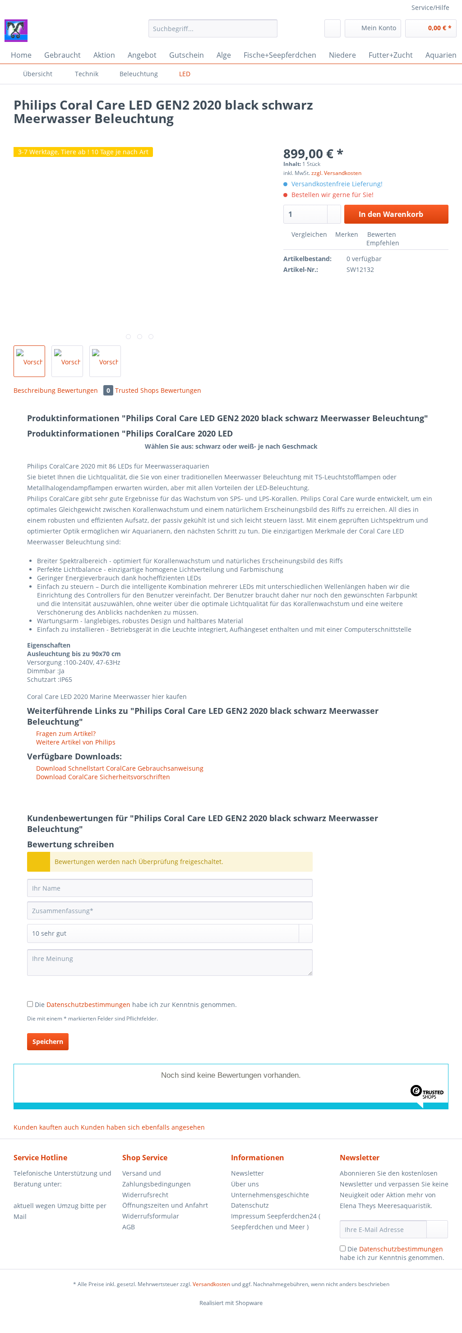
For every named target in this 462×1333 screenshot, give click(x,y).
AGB (128, 1227)
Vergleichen (308, 234)
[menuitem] (213, 32)
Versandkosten (211, 1284)
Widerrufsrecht (145, 1195)
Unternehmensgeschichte (270, 1195)
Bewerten (380, 234)
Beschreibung (34, 390)
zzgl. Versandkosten (336, 173)
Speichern (47, 1041)
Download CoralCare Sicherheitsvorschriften (102, 776)
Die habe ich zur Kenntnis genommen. (136, 1004)
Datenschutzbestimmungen (88, 1004)
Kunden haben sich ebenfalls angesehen (143, 1127)
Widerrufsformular (150, 1216)
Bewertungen (83, 390)
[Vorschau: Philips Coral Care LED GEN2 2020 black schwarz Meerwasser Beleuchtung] (29, 361)
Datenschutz (250, 1205)
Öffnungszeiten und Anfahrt (165, 1205)
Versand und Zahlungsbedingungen (156, 1178)
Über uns (245, 1184)
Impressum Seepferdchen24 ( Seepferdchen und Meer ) (275, 1221)
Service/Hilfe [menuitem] (430, 7)
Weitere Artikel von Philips (75, 742)
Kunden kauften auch (46, 1127)
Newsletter (247, 1173)
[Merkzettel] (332, 28)
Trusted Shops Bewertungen (158, 390)
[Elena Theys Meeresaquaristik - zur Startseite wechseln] (16, 30)
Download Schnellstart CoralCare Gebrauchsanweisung (118, 768)
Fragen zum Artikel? (65, 733)
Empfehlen (382, 243)
